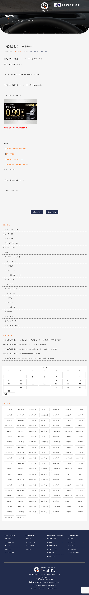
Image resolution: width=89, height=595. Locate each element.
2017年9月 (32, 490)
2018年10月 (44, 479)
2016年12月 (56, 496)
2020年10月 (8, 463)
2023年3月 (80, 436)
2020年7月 (44, 463)
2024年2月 (32, 431)
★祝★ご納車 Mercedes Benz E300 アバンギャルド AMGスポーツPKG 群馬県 (32, 340)
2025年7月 (80, 415)
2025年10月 (44, 415)
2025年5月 (21, 420)
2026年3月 (68, 409)
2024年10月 (20, 426)
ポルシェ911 (9, 312)
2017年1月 (44, 496)
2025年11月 (32, 415)
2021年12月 (8, 452)
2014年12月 (8, 517)
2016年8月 (21, 501)
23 (80, 384)
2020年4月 (80, 463)
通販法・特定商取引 (74, 553)
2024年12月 (80, 420)
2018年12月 (20, 479)
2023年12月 (56, 431)
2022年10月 (56, 442)
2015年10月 (56, 506)
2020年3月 (9, 469)
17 (9, 384)
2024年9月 (32, 426)
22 (68, 384)
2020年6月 (56, 463)
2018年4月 (32, 485)
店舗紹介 (28, 539)
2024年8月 (44, 426)
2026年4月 (56, 409)
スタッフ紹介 (30, 546)
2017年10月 (20, 490)
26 (33, 387)
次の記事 (51, 212)
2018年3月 (44, 485)
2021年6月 (80, 452)
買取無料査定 (51, 556)
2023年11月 (68, 431)
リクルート (71, 542)
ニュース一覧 (43, 51)
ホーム (6, 21)
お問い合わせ (72, 549)
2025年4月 (32, 420)
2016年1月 (21, 506)
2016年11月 (68, 496)
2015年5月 (32, 512)
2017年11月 (8, 490)
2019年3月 (68, 474)
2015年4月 (44, 512)
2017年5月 (80, 490)
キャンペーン (33, 51)
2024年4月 (9, 431)
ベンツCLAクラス (11, 261)
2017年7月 (56, 490)
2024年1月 (44, 431)
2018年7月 (80, 479)
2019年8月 (9, 474)
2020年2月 (21, 469)
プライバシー (72, 546)
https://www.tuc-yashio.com (46, 585)
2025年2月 (56, 420)
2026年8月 (9, 409)
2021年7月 (68, 452)
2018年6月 (9, 485)
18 (21, 384)
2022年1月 (80, 447)
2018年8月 (68, 479)
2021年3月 (32, 458)
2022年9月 (68, 442)
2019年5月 (44, 474)
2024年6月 (68, 426)
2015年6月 (21, 512)
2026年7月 (21, 409)
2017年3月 (21, 496)
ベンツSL (8, 298)
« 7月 (5, 394)
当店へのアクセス (11, 243)
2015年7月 (9, 512)
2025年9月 (56, 415)
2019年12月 (44, 469)
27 (44, 387)
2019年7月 (21, 474)
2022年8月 (80, 442)
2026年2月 (80, 409)
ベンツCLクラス (11, 270)
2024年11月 (8, 426)
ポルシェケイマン (11, 321)
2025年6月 (9, 420)
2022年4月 (44, 447)
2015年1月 (80, 512)
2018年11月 (32, 479)
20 (44, 384)
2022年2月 (68, 447)
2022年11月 (44, 442)
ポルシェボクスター (12, 325)
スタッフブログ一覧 (10, 229)
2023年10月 (80, 431)
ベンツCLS (9, 266)
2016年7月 (32, 501)
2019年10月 (68, 469)
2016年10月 (80, 496)
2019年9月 (80, 469)
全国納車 (49, 542)
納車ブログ (8, 549)
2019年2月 (80, 474)
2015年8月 (80, 506)
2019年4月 (56, 474)
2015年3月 (56, 512)
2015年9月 (68, 506)
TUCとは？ (29, 549)
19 (33, 384)
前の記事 (37, 212)
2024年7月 (56, 426)
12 (33, 380)
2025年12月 (20, 415)
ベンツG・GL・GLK (12, 289)
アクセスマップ (30, 542)
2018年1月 (68, 485)
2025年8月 (68, 415)
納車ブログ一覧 (9, 247)
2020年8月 (32, 463)
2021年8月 (56, 452)
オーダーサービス (52, 549)
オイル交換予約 (9, 542)
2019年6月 (32, 474)
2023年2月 (9, 442)
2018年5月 (21, 485)
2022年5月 (32, 447)
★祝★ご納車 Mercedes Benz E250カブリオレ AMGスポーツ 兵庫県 (28, 358)
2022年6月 (21, 447)
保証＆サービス (51, 539)
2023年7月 (32, 436)
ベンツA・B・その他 (12, 257)
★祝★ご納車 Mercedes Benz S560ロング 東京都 (22, 354)
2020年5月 (68, 463)
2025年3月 (44, 420)
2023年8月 (21, 436)
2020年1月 (32, 469)
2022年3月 (56, 447)
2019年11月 (56, 469)
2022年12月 (32, 442)
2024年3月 (21, 431)
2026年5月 (44, 409)
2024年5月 (80, 426)
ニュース (13, 21)
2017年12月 (80, 485)
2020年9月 (21, 463)
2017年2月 (32, 496)
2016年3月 (80, 501)
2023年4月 (68, 436)
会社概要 (70, 539)
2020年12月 (68, 458)
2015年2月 (68, 512)
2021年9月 (44, 452)
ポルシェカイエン (11, 316)
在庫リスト (55, 5)
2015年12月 (32, 506)
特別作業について (52, 546)
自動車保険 (50, 553)
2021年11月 (20, 452)
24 (9, 387)
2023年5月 (56, 436)
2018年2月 (56, 485)
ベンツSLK (9, 302)
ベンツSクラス (10, 307)
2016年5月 (56, 501)
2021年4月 (21, 458)
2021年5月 (9, 458)
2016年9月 (9, 501)
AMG (6, 252)
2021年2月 (44, 458)
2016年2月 (9, 506)
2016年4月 (68, 501)
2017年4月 (9, 496)
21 (56, 384)
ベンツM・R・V (10, 293)
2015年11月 (44, 506)
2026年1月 (9, 415)
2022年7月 (9, 447)
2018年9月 (56, 479)
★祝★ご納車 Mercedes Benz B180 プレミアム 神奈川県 (24, 344)
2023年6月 (44, 436)
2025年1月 (68, 420)
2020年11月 (80, 458)
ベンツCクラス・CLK (13, 275)
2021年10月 (32, 452)
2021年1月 (56, 458)
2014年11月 (20, 517)
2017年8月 (44, 490)
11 (21, 380)
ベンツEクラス (10, 280)
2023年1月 (21, 442)
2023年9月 (9, 436)
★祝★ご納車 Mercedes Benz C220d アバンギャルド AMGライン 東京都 (30, 349)
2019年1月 (9, 479)
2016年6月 (44, 501)
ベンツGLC (9, 284)
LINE (59, 5)
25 (21, 387)
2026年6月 (32, 409)
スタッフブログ (9, 553)
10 (9, 380)
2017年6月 (68, 490)
